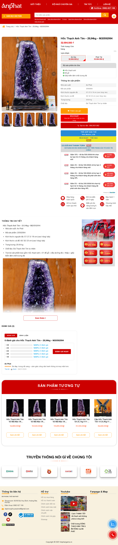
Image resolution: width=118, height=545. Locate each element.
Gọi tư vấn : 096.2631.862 (89, 126)
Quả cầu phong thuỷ (54, 19)
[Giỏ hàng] (114, 16)
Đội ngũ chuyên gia (62, 4)
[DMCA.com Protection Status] (8, 525)
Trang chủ (10, 26)
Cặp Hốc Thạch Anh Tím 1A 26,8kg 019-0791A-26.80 (103, 420)
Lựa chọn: (65, 53)
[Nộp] (105, 15)
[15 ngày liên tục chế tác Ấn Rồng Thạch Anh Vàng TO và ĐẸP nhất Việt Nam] (74, 503)
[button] (54, 74)
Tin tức (88, 4)
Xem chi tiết (15, 435)
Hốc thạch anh (39, 22)
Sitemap (44, 519)
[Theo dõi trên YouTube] (8, 520)
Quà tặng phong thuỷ (75, 19)
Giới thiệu (35, 4)
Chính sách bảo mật (48, 507)
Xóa (115, 51)
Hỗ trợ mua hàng (47, 497)
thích (14, 369)
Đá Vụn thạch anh (40, 19)
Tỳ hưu (64, 19)
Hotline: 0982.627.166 (104, 8)
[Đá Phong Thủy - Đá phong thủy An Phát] (12, 6)
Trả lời (7, 369)
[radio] (73, 58)
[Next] (116, 420)
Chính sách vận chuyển (47, 511)
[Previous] (2, 420)
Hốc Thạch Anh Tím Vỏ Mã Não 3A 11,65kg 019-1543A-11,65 (37, 420)
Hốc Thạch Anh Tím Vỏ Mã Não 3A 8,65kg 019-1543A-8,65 (15, 420)
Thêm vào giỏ (75, 111)
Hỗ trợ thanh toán (48, 500)
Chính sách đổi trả (48, 504)
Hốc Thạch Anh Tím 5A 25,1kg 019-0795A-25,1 (81, 420)
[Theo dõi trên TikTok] (10, 514)
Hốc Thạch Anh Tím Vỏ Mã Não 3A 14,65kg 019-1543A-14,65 (59, 420)
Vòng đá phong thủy (90, 19)
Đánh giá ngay (62, 352)
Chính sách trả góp (48, 516)
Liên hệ (107, 4)
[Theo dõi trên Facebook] (5, 514)
